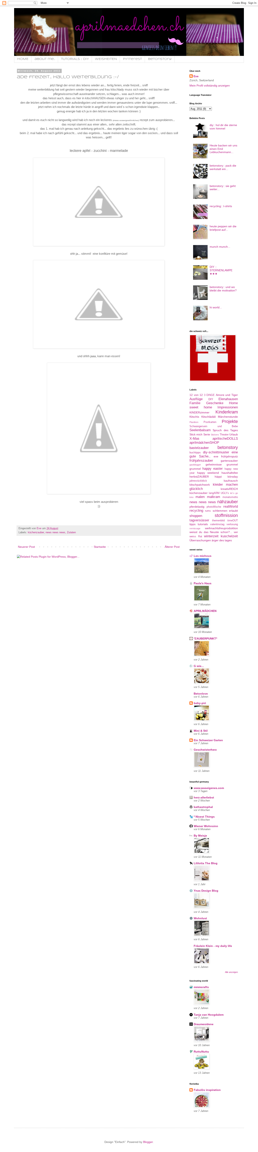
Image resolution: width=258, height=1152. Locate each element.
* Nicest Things (204, 816)
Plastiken (193, 422)
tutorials (203, 524)
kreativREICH (229, 488)
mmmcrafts (201, 987)
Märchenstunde (228, 416)
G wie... (199, 666)
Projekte (230, 421)
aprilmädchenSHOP (204, 443)
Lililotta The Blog (205, 863)
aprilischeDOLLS (225, 438)
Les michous (202, 555)
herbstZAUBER (199, 476)
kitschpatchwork (199, 484)
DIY (210, 399)
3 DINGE (209, 395)
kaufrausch (231, 480)
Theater (224, 434)
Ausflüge (196, 399)
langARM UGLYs (219, 493)
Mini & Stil (201, 730)
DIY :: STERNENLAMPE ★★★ (221, 270)
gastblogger (195, 464)
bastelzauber (199, 448)
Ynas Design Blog (206, 890)
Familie (194, 403)
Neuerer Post (26, 546)
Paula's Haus (202, 583)
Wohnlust (200, 918)
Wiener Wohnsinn (206, 826)
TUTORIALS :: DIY (75, 59)
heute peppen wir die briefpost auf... (223, 228)
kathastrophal (203, 807)
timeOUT (232, 520)
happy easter (212, 469)
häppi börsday (226, 476)
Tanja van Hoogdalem (209, 1014)
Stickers (215, 434)
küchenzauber (36, 532)
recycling (196, 510)
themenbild (218, 520)
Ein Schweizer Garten (208, 740)
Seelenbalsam (200, 430)
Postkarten (210, 422)
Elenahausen (228, 399)
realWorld (230, 506)
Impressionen (227, 407)
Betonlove (201, 693)
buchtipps (195, 452)
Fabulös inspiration (207, 1089)
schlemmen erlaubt (225, 510)
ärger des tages (222, 540)
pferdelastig (196, 506)
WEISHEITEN (106, 59)
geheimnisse (214, 464)
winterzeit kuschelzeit (221, 536)
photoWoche (214, 506)
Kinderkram (226, 411)
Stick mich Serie (199, 434)
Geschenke (214, 403)
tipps (192, 524)
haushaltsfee (230, 472)
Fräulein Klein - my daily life (213, 945)
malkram (213, 497)
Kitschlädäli (208, 416)
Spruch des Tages (225, 430)
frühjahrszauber (201, 460)
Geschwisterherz (205, 749)
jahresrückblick (198, 480)
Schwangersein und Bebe (213, 426)
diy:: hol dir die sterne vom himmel (223, 126)
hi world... (216, 307)
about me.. (44, 59)
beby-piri (200, 703)
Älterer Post (172, 546)
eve (216, 456)
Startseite (100, 546)
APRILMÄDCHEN (205, 611)
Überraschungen (200, 540)
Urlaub (233, 434)
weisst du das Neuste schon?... (210, 532)
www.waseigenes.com (209, 788)
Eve (196, 76)
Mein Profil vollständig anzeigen (209, 85)
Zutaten (71, 532)
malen (200, 497)
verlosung (232, 524)
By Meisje (200, 835)
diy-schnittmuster (216, 452)
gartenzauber (229, 460)
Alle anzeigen (231, 972)
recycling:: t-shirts (221, 206)
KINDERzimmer (199, 412)
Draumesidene (203, 1024)
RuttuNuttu (201, 1051)
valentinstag (217, 524)
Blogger (148, 1142)
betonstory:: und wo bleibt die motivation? (223, 288)
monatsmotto (230, 497)
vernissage (194, 528)
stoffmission (226, 515)
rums (208, 510)
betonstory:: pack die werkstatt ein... (223, 167)
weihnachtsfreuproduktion (221, 528)
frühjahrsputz (229, 456)
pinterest (132, 59)
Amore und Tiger (227, 395)
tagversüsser (199, 520)
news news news (55, 532)
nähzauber (227, 501)
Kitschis (194, 416)
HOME (22, 59)
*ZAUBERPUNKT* (205, 638)
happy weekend (208, 472)
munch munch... (220, 246)
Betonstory (160, 59)
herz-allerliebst (204, 797)
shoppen (195, 516)
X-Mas (194, 438)
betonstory (227, 447)
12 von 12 (196, 395)
